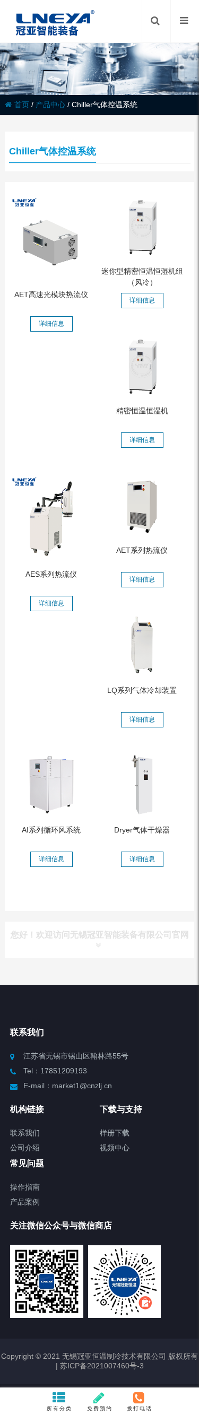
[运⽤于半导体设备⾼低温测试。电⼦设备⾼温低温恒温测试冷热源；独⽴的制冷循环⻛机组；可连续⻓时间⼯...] (51, 785)
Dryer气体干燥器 (142, 830)
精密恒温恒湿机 (142, 410)
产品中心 (50, 104)
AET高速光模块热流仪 (51, 294)
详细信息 (51, 323)
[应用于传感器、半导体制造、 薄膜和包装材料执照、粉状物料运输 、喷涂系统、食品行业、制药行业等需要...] (142, 785)
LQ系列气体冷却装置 (142, 690)
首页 (21, 104)
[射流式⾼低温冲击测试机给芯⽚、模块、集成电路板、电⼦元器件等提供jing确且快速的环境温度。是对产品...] (51, 517)
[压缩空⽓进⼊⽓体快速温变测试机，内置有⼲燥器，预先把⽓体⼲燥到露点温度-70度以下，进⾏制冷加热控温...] (142, 505)
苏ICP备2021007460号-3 (101, 1365)
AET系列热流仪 (142, 550)
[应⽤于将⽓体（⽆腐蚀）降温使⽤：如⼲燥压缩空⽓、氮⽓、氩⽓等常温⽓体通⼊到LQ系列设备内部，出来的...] (142, 644)
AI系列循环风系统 (51, 830)
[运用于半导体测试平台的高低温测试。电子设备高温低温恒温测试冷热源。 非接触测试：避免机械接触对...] (51, 238)
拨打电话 (139, 1408)
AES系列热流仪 (51, 574)
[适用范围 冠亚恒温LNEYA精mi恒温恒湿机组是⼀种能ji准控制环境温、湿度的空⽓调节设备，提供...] (142, 365)
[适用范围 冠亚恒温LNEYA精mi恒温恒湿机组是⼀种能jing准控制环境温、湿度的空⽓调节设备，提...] (142, 226)
